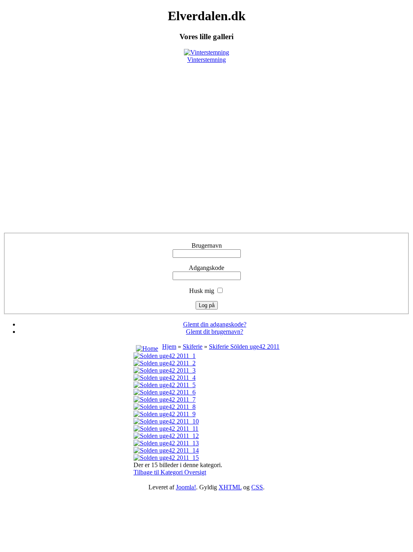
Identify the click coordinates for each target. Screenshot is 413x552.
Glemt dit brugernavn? (214, 331)
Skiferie (192, 346)
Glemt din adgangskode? (214, 324)
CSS (257, 487)
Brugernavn (207, 245)
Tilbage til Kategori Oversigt (169, 472)
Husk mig (201, 290)
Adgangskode (206, 267)
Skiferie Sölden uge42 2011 (244, 346)
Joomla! (186, 487)
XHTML (230, 487)
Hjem (169, 346)
